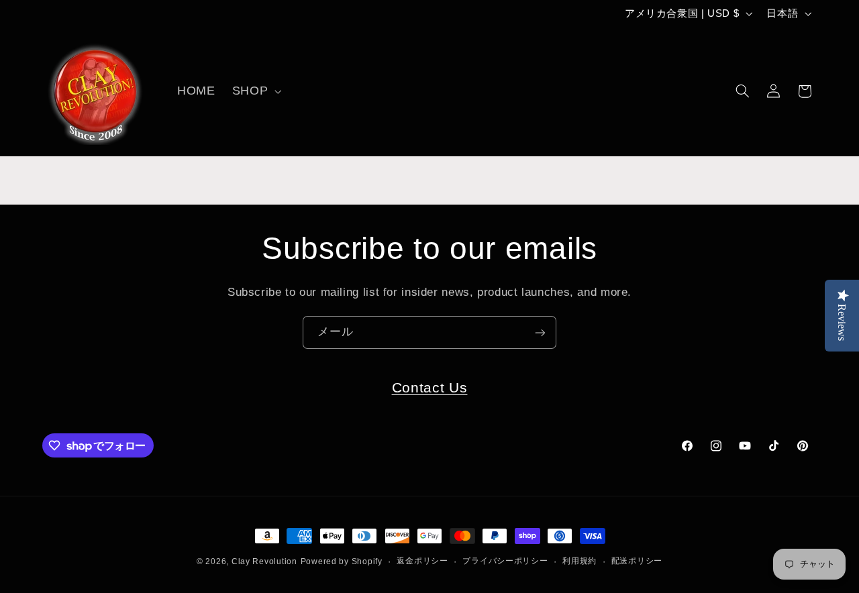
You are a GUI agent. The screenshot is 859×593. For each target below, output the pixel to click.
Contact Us (430, 387)
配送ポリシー (636, 561)
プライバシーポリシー (505, 561)
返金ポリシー (422, 561)
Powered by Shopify (342, 561)
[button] (255, 91)
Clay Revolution (264, 561)
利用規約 (579, 561)
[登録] (540, 332)
